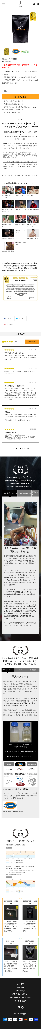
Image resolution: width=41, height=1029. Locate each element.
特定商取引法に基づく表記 (20, 997)
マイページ (20, 991)
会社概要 (20, 984)
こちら (21, 101)
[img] (9, 350)
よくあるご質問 (20, 1001)
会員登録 (20, 987)
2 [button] (16, 448)
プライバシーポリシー (20, 994)
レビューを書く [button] (32, 342)
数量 (5, 91)
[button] (26, 448)
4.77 (15, 342)
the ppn (23, 1014)
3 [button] (20, 448)
